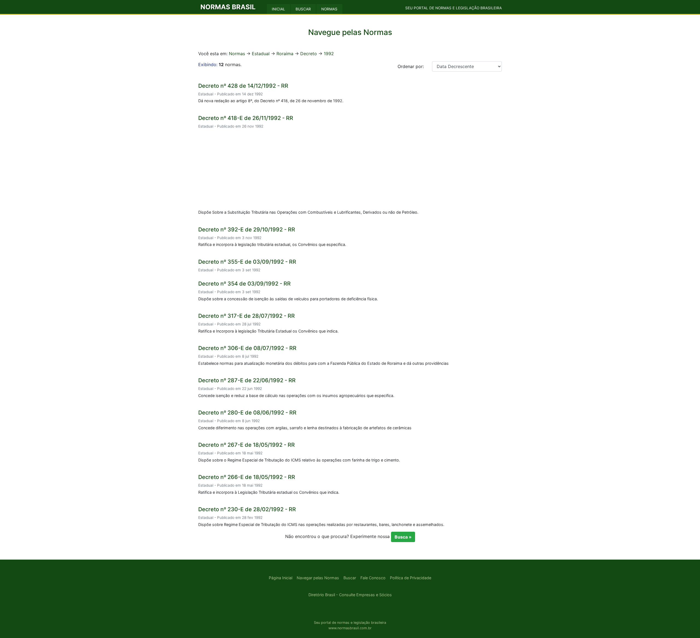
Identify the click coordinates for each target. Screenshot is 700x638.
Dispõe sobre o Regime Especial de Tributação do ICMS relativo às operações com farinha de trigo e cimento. (299, 460)
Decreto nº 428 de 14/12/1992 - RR (243, 86)
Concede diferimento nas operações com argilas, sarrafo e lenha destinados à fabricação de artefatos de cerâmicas (305, 427)
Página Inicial (280, 577)
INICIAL (278, 9)
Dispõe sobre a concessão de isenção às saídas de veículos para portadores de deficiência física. (288, 298)
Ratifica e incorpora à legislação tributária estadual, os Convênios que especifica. (272, 244)
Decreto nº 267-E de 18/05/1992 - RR (246, 445)
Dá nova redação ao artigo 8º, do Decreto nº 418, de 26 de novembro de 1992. (270, 100)
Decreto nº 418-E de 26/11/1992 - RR (245, 118)
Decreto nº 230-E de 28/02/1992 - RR (247, 509)
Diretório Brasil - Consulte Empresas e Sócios (350, 594)
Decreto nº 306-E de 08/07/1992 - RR (247, 348)
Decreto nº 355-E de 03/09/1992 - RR (247, 261)
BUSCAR (303, 9)
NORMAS (329, 9)
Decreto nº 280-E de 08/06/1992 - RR (247, 412)
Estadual (261, 53)
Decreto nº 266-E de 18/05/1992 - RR (246, 477)
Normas (237, 53)
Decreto (308, 53)
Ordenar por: (411, 66)
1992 (329, 53)
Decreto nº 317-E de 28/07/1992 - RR (246, 316)
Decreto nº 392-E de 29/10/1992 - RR (246, 229)
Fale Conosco (373, 577)
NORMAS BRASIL (228, 7)
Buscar (349, 577)
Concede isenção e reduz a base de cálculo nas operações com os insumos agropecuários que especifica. (296, 395)
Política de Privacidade (410, 577)
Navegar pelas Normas (318, 577)
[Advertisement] (350, 170)
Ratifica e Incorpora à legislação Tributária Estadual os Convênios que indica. (268, 331)
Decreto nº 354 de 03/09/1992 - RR (244, 283)
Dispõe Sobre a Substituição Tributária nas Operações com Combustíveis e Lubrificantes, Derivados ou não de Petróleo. (308, 212)
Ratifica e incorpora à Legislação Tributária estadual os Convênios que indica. (268, 492)
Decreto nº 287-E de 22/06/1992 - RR (247, 380)
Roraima (284, 53)
